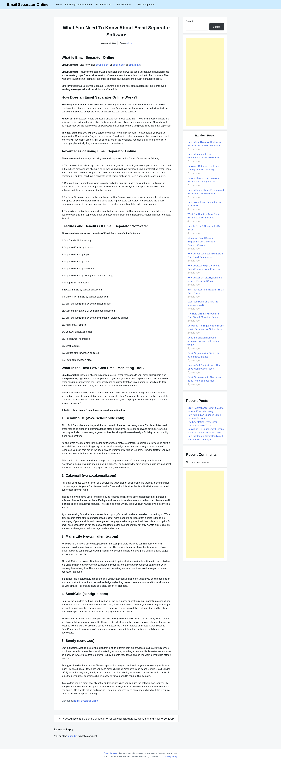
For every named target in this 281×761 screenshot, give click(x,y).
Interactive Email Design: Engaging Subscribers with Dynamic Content (201, 241)
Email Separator (146, 4)
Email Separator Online (27, 4)
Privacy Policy (171, 756)
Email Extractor (103, 4)
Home (59, 4)
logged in (72, 736)
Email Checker (124, 4)
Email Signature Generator (78, 4)
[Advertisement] (205, 82)
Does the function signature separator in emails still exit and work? (203, 341)
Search (189, 21)
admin (129, 43)
